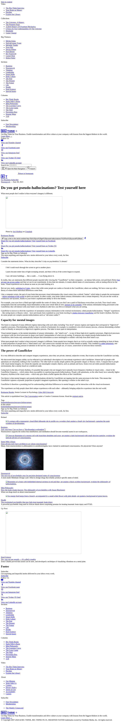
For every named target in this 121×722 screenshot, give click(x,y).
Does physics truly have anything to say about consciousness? (24, 444)
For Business (6, 180)
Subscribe (14, 180)
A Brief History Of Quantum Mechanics (21, 27)
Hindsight (9, 31)
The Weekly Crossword (14, 708)
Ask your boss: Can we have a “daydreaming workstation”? (23, 429)
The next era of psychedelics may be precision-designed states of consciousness (30, 476)
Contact (8, 685)
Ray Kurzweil (11, 54)
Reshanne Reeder (7, 236)
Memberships (11, 126)
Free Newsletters (12, 124)
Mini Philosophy (12, 104)
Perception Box (11, 112)
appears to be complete (73, 305)
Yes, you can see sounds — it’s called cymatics (18, 559)
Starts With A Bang (13, 101)
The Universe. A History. (15, 22)
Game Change (11, 33)
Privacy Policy (11, 687)
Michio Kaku (11, 41)
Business (9, 66)
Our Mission (10, 681)
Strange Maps (11, 114)
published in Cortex (23, 288)
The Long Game (12, 108)
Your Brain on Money (14, 10)
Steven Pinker (11, 49)
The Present (10, 81)
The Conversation (31, 396)
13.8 (7, 116)
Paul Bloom (10, 52)
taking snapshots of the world (13, 296)
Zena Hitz (9, 47)
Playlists (9, 12)
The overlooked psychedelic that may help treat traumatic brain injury (27, 502)
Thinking (9, 70)
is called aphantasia (106, 343)
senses (29, 402)
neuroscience (13, 402)
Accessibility (10, 692)
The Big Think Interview (15, 8)
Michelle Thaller (12, 45)
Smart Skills (10, 74)
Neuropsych (10, 68)
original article (77, 396)
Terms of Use (11, 690)
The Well (9, 110)
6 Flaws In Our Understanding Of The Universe (24, 29)
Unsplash (28, 232)
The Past (9, 79)
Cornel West (10, 56)
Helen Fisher (10, 58)
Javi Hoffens (17, 232)
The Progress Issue (13, 25)
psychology (22, 402)
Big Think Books (12, 99)
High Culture (10, 77)
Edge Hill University (46, 392)
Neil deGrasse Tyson (13, 43)
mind (7, 402)
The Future (10, 83)
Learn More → (6, 136)
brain (3, 402)
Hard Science (11, 89)
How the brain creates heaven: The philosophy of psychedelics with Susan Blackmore (33, 490)
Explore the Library (13, 14)
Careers (8, 694)
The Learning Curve (13, 106)
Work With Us (11, 683)
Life (7, 85)
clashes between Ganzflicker (82, 313)
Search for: (5, 165)
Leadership (10, 72)
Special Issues (11, 91)
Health (8, 87)
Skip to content (6, 2)
